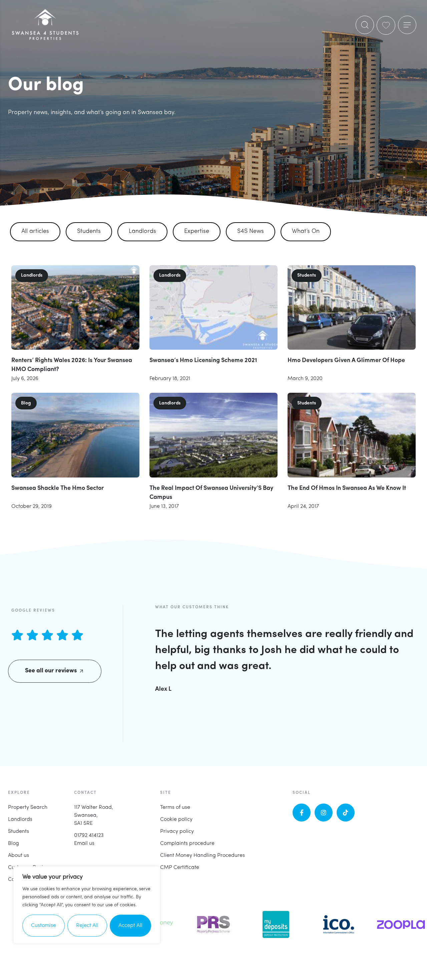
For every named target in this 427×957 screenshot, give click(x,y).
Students (89, 232)
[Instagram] (324, 813)
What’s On (306, 232)
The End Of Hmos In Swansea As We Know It (347, 489)
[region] (86, 905)
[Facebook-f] (302, 813)
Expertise (196, 232)
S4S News (250, 232)
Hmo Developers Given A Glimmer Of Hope (346, 361)
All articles (35, 232)
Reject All (87, 925)
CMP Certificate (179, 867)
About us (18, 855)
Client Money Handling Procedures (202, 855)
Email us (84, 843)
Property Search (27, 807)
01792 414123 (89, 835)
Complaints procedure (187, 843)
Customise (43, 925)
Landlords (142, 232)
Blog (13, 843)
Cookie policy (176, 819)
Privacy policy (177, 831)
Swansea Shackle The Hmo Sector (57, 489)
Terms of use (175, 807)
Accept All (130, 925)
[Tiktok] (346, 813)
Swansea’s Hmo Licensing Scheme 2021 (203, 361)
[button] (407, 25)
